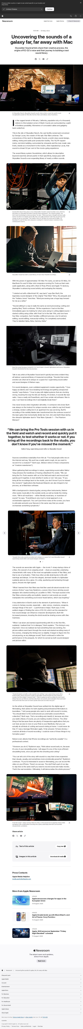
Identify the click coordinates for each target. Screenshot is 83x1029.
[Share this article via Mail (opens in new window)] (43, 59)
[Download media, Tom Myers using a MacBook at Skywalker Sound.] (69, 274)
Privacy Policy (6, 1026)
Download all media (57, 856)
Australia (4, 1020)
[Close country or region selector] (81, 3)
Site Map (40, 1026)
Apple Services (48, 21)
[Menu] (80, 16)
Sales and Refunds (26, 1026)
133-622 (45, 1017)
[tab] (40, 561)
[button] (22, 9)
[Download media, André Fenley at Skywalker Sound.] (69, 694)
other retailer (29, 1017)
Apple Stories (60, 21)
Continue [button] (49, 9)
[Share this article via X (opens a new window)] (39, 59)
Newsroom (7, 21)
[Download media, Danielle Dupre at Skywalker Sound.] (69, 823)
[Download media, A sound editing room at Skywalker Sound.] (69, 113)
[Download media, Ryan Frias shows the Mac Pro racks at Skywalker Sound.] (69, 212)
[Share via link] (47, 59)
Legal (34, 1026)
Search (74, 21)
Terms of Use (15, 1026)
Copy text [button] (60, 846)
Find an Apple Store (18, 1017)
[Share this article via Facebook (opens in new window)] (36, 59)
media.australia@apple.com (21, 879)
